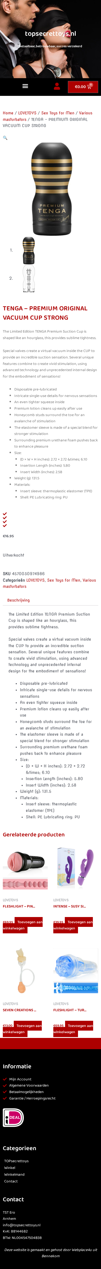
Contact (11, 1181)
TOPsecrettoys (16, 1161)
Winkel (9, 1168)
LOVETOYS (27, 113)
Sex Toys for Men (57, 113)
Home (8, 113)
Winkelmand (14, 1174)
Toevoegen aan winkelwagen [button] (23, 925)
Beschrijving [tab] (18, 600)
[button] (25, 85)
